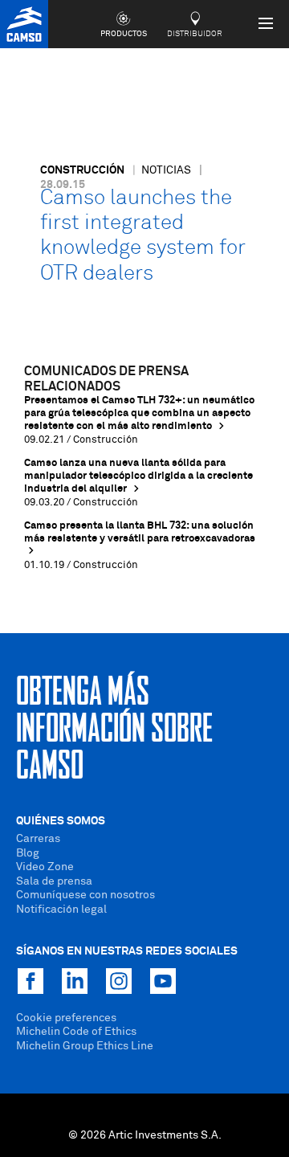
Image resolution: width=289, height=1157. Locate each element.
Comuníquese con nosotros (85, 895)
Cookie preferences (66, 1018)
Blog (27, 853)
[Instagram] (119, 981)
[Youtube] (163, 981)
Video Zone (45, 867)
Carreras (38, 838)
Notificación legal (61, 909)
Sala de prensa (54, 881)
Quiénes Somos (60, 821)
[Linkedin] (75, 981)
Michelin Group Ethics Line (84, 1046)
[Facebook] (30, 981)
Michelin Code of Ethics (76, 1031)
